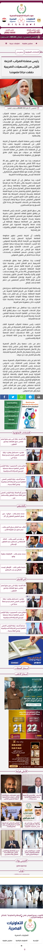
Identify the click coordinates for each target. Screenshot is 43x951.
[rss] (20, 24)
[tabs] (9, 24)
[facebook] (34, 24)
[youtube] (27, 24)
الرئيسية (35, 940)
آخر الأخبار (21, 579)
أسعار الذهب (21, 674)
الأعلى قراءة (21, 771)
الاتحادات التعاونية (32, 52)
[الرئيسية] (36, 43)
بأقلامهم (21, 506)
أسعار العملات (21, 668)
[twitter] (31, 24)
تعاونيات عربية (15, 43)
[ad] (21, 415)
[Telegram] (30, 397)
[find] (16, 24)
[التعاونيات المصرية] (26, 664)
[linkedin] (23, 24)
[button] (2, 415)
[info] (12, 24)
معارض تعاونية (27, 43)
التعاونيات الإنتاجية (21, 940)
